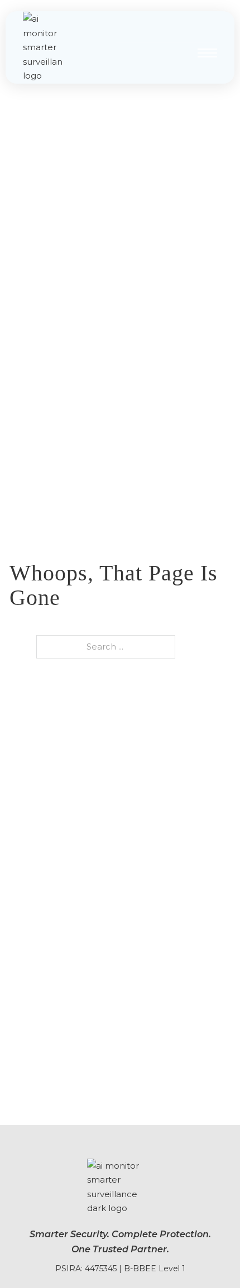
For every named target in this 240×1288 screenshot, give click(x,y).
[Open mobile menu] (207, 53)
